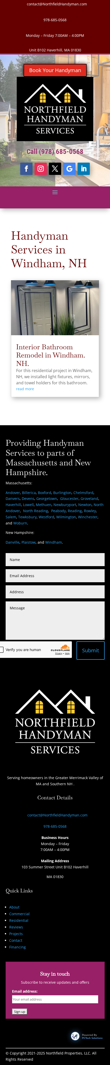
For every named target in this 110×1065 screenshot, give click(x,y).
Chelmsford (83, 492)
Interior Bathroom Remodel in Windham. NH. (50, 355)
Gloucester (69, 498)
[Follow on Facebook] (26, 169)
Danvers (13, 498)
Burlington (62, 492)
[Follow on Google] (69, 169)
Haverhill (13, 504)
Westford (46, 516)
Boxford (44, 492)
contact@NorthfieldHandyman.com (57, 4)
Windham (53, 542)
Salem (11, 516)
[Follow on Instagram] (41, 169)
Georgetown (46, 498)
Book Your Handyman (55, 70)
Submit (90, 650)
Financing (17, 947)
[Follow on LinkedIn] (84, 169)
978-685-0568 (55, 19)
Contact (15, 940)
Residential (18, 920)
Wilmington (66, 516)
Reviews (16, 927)
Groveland (89, 498)
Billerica (29, 492)
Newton (85, 504)
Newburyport (64, 504)
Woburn (20, 523)
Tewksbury (27, 516)
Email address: (25, 991)
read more (25, 388)
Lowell (28, 504)
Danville (12, 542)
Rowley (90, 510)
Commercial (19, 913)
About (14, 907)
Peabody (58, 510)
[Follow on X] (55, 169)
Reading (75, 510)
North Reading (35, 510)
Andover (13, 492)
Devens (28, 498)
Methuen (43, 504)
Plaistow (28, 542)
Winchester (87, 516)
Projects (16, 933)
